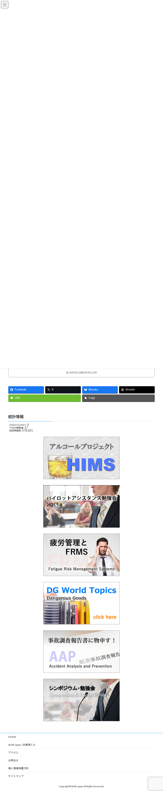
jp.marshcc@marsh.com (81, 372)
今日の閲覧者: (16, 427)
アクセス (13, 752)
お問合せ (13, 760)
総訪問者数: (15, 430)
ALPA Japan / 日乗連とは (21, 744)
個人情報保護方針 (18, 768)
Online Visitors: (18, 424)
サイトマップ (16, 776)
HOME (12, 736)
